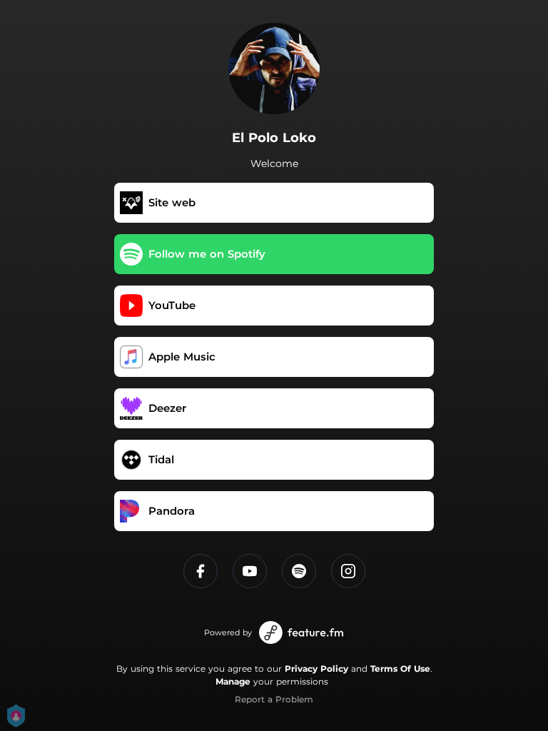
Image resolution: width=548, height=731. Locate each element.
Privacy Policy (316, 668)
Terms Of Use (400, 668)
